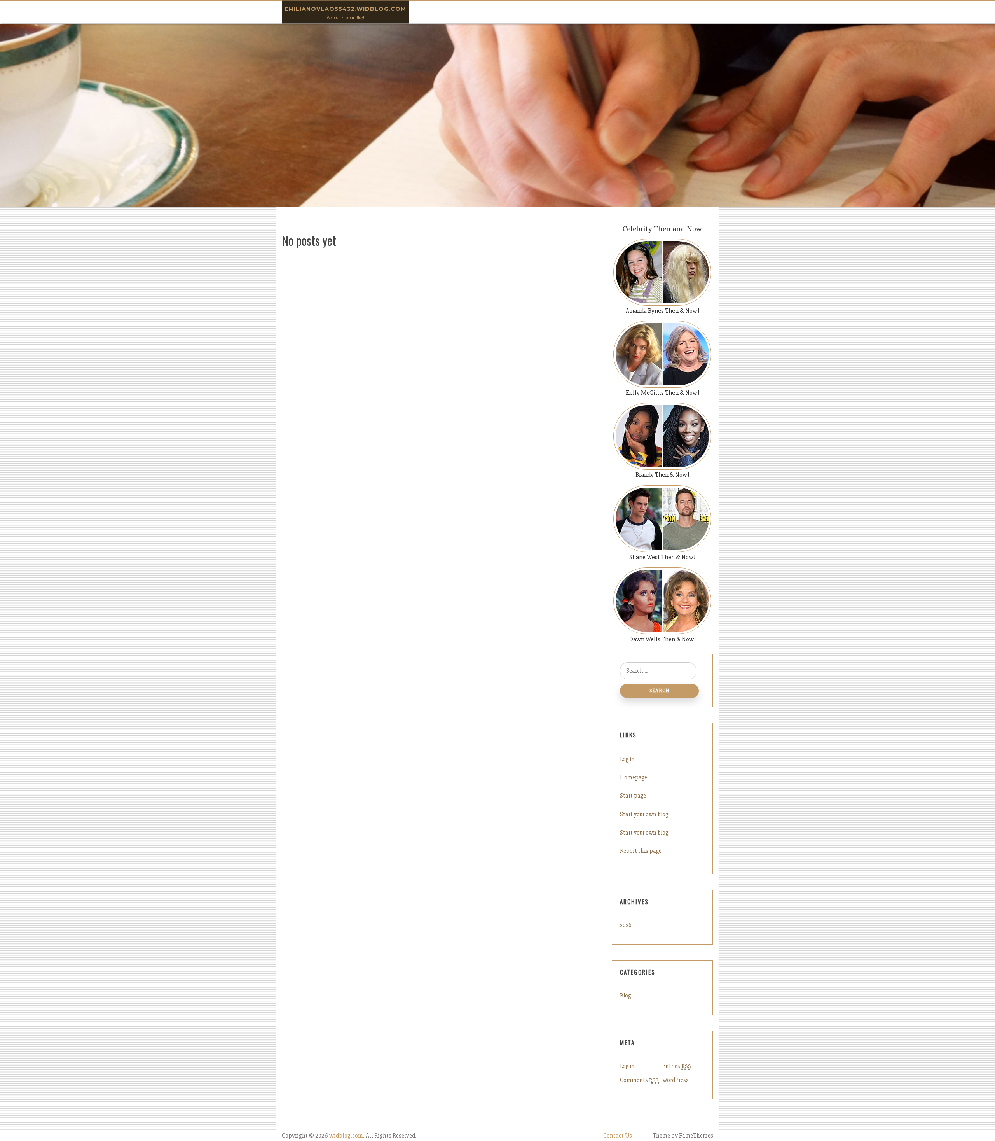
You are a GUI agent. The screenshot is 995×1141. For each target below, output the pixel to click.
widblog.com (346, 1135)
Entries (676, 1065)
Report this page (641, 850)
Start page (633, 795)
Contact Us (617, 1135)
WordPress (675, 1079)
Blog (625, 995)
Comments (639, 1079)
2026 (626, 925)
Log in (627, 759)
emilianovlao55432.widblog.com (345, 8)
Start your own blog (644, 814)
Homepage (633, 777)
